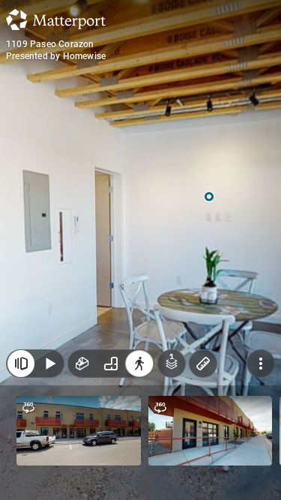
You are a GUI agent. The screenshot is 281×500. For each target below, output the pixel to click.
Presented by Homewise (56, 56)
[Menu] (261, 363)
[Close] (20, 363)
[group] (110, 363)
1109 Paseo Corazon (50, 44)
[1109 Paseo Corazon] (140, 250)
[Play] (49, 363)
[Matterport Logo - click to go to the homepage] (56, 19)
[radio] (82, 363)
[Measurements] (203, 363)
